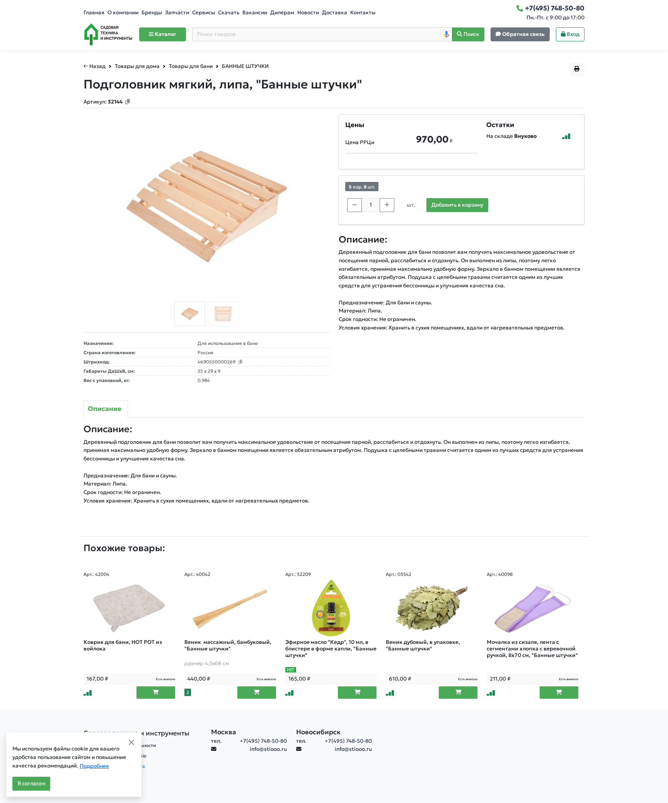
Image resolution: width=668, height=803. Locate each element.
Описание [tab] (104, 408)
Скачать (228, 12)
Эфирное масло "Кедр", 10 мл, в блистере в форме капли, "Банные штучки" (331, 649)
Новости (308, 12)
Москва (223, 732)
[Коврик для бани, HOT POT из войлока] (129, 608)
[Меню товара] (577, 69)
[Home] (108, 34)
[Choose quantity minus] (354, 205)
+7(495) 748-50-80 (263, 741)
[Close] (131, 742)
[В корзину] (155, 692)
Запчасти (177, 12)
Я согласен (31, 783)
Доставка (334, 12)
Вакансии (254, 12)
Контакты (362, 12)
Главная (94, 12)
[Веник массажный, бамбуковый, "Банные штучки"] (230, 608)
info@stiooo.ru (268, 749)
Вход (572, 34)
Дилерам (282, 12)
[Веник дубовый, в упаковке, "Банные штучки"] (431, 608)
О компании (122, 12)
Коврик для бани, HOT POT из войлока (123, 645)
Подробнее (94, 766)
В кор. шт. (362, 187)
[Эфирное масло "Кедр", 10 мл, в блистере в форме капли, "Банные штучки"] (331, 608)
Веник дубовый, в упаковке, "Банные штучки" (423, 645)
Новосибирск (318, 732)
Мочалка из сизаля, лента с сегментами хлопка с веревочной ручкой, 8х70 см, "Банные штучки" (532, 649)
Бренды (151, 12)
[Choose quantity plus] (387, 205)
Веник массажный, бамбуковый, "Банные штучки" (227, 645)
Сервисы (203, 12)
